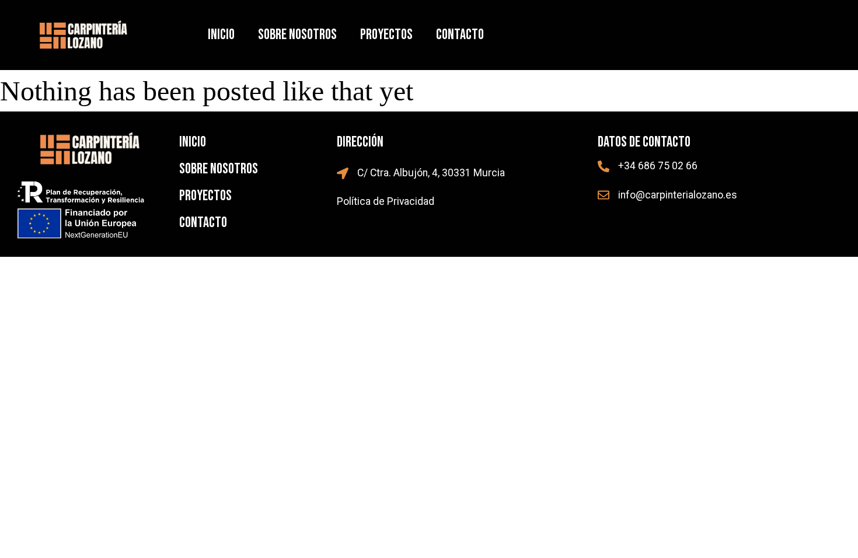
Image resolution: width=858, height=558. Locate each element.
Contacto (460, 35)
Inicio (221, 35)
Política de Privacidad (385, 201)
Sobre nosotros (297, 35)
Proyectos (386, 35)
